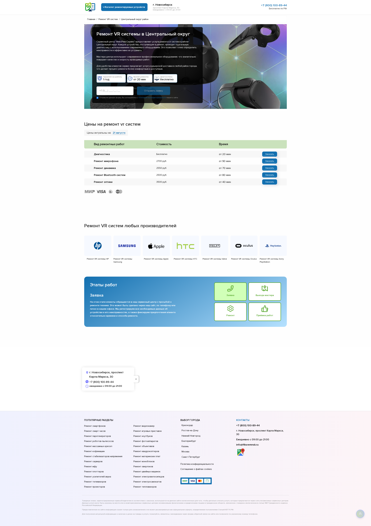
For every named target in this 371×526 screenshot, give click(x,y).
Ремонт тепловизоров (145, 486)
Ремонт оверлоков (143, 466)
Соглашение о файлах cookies (196, 469)
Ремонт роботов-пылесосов (99, 441)
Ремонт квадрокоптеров (146, 451)
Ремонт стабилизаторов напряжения (103, 456)
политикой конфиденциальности (152, 98)
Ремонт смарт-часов (95, 431)
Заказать (269, 154)
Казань (185, 446)
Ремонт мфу (90, 466)
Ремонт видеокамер (143, 426)
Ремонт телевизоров (95, 481)
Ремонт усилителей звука (97, 476)
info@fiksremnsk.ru (247, 444)
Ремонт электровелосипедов (148, 476)
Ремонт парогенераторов (97, 436)
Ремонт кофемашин (94, 451)
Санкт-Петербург (191, 457)
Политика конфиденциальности (197, 464)
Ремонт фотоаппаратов (145, 441)
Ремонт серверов (93, 461)
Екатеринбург (189, 441)
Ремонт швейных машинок (146, 471)
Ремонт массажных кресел (98, 446)
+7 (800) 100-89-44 (274, 5)
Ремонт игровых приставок (147, 431)
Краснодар (187, 425)
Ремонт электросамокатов (147, 481)
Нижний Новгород (191, 435)
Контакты (242, 420)
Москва (185, 451)
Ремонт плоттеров (94, 471)
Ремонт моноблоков (143, 461)
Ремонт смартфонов (95, 426)
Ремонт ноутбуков (143, 436)
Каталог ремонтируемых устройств (125, 7)
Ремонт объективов (143, 446)
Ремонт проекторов (94, 486)
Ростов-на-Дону (190, 430)
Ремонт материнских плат (146, 456)
